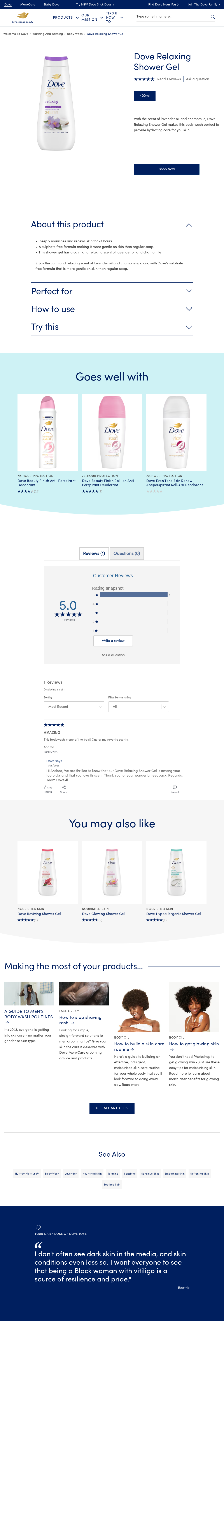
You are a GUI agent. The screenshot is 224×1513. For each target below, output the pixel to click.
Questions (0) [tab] (127, 553)
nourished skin (92, 1173)
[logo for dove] (22, 17)
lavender (71, 1173)
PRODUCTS (63, 17)
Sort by (48, 697)
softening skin (199, 1173)
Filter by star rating (119, 697)
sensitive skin (150, 1173)
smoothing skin (175, 1173)
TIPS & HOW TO (111, 17)
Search (212, 16)
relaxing (112, 1173)
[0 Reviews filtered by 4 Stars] (133, 603)
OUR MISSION (89, 17)
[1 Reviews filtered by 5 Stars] (133, 594)
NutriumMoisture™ (27, 1173)
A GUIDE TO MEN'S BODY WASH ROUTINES (28, 1014)
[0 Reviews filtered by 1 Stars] (133, 630)
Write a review (113, 641)
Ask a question (113, 655)
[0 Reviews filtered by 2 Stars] (133, 621)
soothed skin (112, 1184)
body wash (52, 1173)
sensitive (130, 1173)
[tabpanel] (112, 680)
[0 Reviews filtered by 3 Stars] (133, 612)
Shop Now (167, 169)
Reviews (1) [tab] (94, 553)
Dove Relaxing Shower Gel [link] (105, 34)
